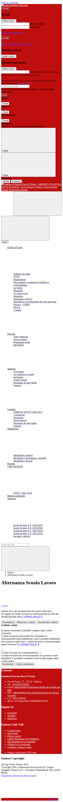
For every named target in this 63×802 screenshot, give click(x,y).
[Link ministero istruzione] (14, 5)
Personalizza (8, 622)
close (4, 242)
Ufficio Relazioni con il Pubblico (23, 739)
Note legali (12, 733)
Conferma (16, 181)
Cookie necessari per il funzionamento (20, 652)
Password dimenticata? (12, 32)
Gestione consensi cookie (19, 747)
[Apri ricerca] (37, 203)
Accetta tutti (48, 622)
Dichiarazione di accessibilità (21, 741)
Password (34, 27)
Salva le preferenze (24, 664)
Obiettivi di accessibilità (18, 744)
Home (10, 572)
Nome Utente (36, 24)
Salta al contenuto (9, 2)
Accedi (5, 8)
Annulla (5, 181)
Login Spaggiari (24, 83)
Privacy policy (14, 736)
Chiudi (5, 103)
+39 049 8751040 (20, 684)
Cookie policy (14, 730)
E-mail (33, 71)
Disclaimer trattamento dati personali (18, 775)
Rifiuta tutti (26, 622)
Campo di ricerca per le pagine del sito (19, 541)
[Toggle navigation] (25, 228)
